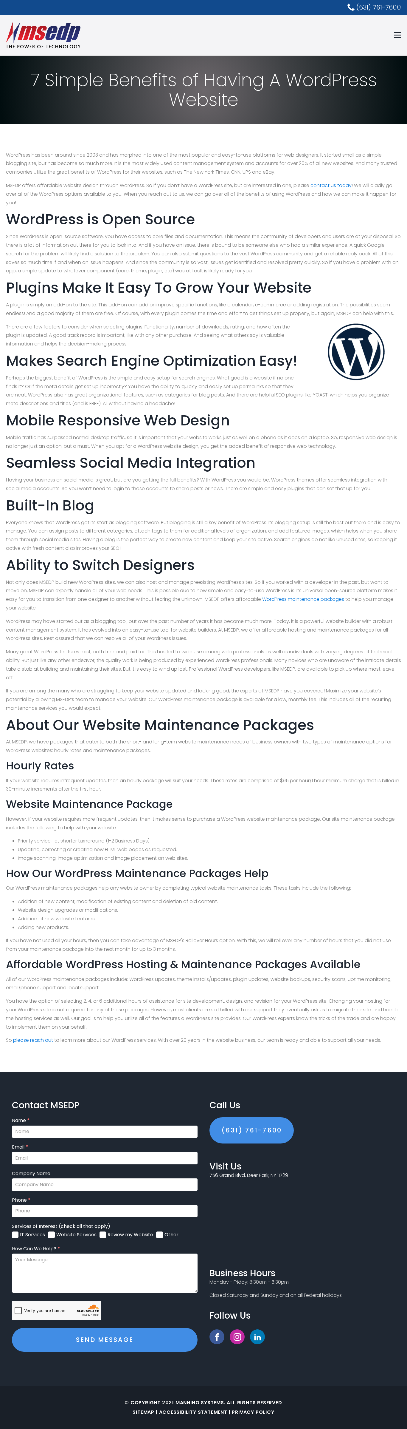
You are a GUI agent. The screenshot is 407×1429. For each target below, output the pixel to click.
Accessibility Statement (193, 1412)
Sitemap (143, 1412)
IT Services (32, 1235)
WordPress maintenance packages (303, 599)
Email (20, 1147)
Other (171, 1235)
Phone (21, 1200)
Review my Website (130, 1235)
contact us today (331, 185)
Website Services (76, 1235)
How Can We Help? (36, 1249)
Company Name (31, 1173)
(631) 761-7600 (251, 1130)
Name (21, 1120)
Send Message (105, 1339)
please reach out (33, 1040)
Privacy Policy (253, 1412)
